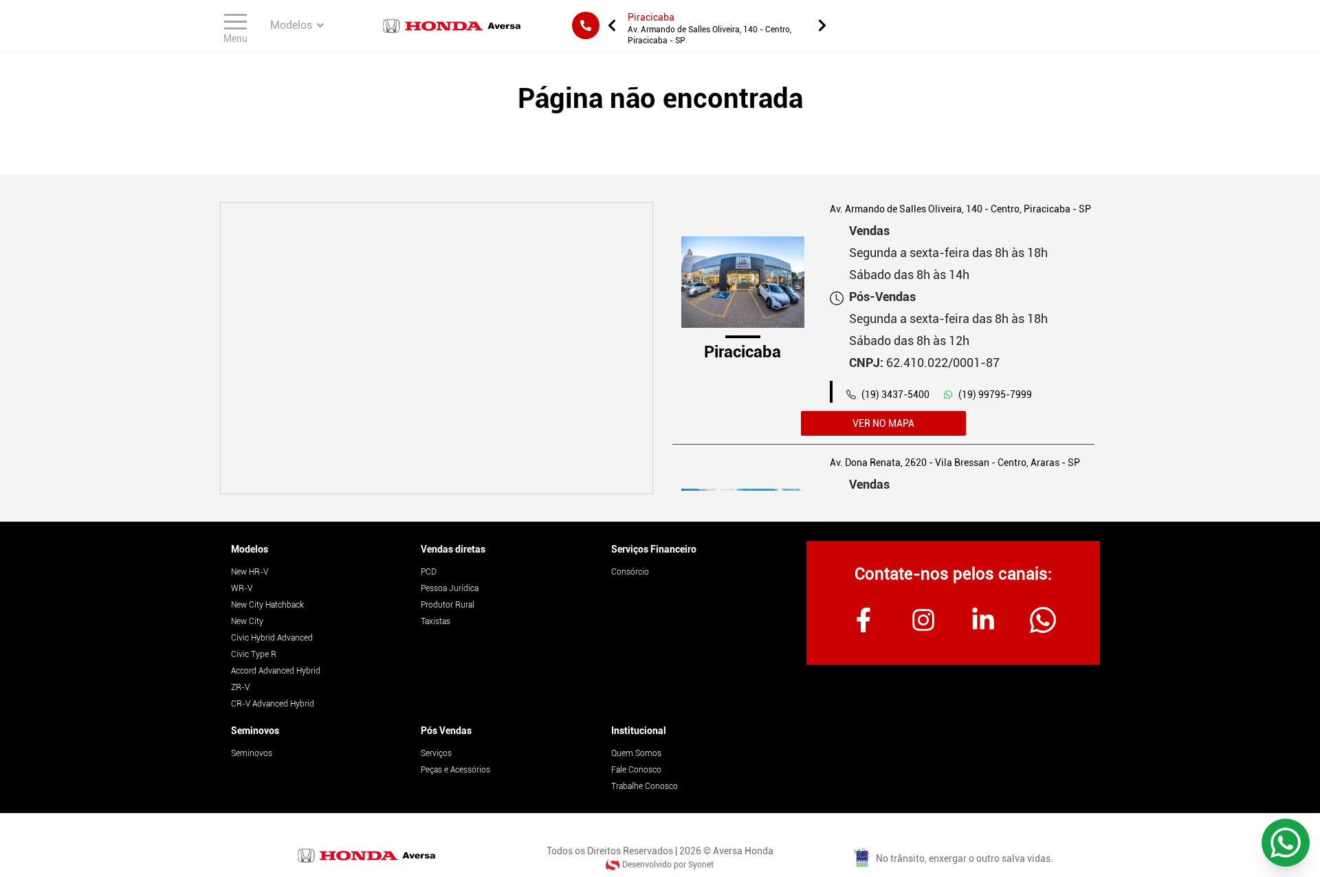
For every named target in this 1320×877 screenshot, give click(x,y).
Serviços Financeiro (653, 549)
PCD (429, 572)
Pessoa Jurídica (449, 588)
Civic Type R (253, 654)
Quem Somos (636, 753)
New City (247, 621)
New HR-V (249, 572)
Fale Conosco (636, 770)
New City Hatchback (267, 605)
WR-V (241, 588)
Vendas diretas (453, 549)
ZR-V (240, 687)
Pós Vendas (446, 730)
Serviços (436, 753)
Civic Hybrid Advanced (272, 638)
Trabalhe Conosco (644, 786)
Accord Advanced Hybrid (275, 671)
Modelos (249, 549)
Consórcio (630, 572)
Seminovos (255, 730)
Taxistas (435, 621)
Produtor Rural (447, 605)
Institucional (638, 730)
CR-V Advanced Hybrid (272, 704)
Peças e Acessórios (455, 770)
